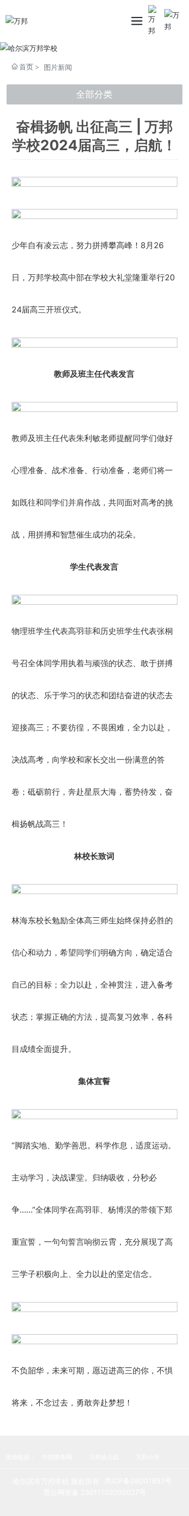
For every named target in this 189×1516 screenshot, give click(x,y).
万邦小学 (148, 1457)
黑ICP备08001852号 (138, 1480)
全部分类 (94, 94)
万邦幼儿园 (104, 1457)
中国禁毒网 (58, 1457)
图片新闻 (58, 67)
